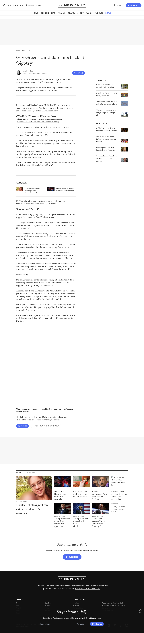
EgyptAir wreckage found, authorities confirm (39, 119)
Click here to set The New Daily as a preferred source (42, 417)
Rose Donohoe (27, 71)
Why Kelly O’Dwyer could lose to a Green (37, 116)
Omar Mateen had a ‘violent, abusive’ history (38, 122)
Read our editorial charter (87, 589)
